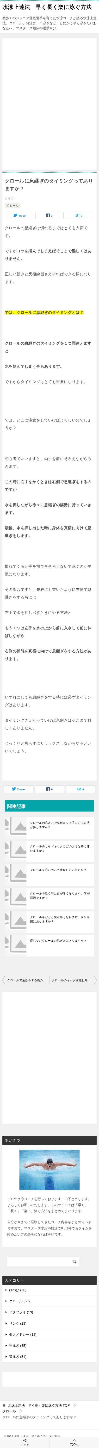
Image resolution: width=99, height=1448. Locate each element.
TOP (39, 1405)
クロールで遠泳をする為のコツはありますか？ (28, 980)
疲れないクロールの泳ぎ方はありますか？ (58, 940)
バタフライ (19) (21, 1312)
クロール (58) (19, 1301)
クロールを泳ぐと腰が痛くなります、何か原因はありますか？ (60, 919)
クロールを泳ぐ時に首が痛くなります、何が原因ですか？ (60, 896)
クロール (13, 205)
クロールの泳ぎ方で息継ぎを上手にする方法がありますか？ (60, 825)
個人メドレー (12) (23, 1334)
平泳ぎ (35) (17, 1345)
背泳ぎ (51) (17, 1357)
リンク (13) (17, 1323)
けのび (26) (17, 1290)
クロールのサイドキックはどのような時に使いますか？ (60, 848)
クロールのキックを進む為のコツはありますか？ (74, 980)
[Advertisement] (49, 104)
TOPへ (74, 1444)
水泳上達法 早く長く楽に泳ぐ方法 (47, 7)
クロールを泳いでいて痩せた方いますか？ (58, 870)
